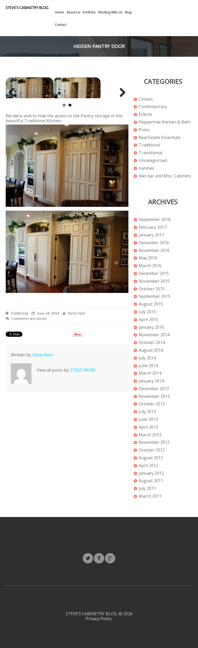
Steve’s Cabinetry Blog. (92, 614)
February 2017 (153, 227)
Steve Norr (77, 315)
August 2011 (151, 480)
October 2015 (152, 289)
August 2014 (151, 350)
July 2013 (147, 411)
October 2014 (152, 342)
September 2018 (154, 219)
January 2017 (151, 235)
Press (144, 130)
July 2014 (147, 358)
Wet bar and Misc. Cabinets (165, 176)
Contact (60, 24)
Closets (146, 99)
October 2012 (152, 450)
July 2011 (147, 488)
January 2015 (151, 327)
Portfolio (89, 12)
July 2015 (147, 312)
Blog (128, 12)
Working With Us (110, 12)
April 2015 (148, 319)
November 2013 (154, 396)
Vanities (146, 168)
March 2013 (150, 435)
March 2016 (150, 265)
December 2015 (154, 273)
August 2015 (151, 304)
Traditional (19, 315)
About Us (73, 12)
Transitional (150, 152)
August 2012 (151, 458)
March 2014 (150, 373)
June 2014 (148, 365)
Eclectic (145, 114)
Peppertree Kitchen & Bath (165, 122)
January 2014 (151, 381)
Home (59, 12)
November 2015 (154, 281)
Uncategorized (153, 160)
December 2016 (154, 242)
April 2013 (148, 427)
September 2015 (154, 296)
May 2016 (148, 258)
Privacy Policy (99, 618)
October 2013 (152, 404)
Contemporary (153, 106)
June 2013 (148, 419)
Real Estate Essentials (159, 137)
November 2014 (154, 335)
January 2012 (151, 473)
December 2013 (154, 388)
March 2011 (150, 496)
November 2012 (154, 442)
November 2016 (154, 250)
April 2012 (148, 465)
